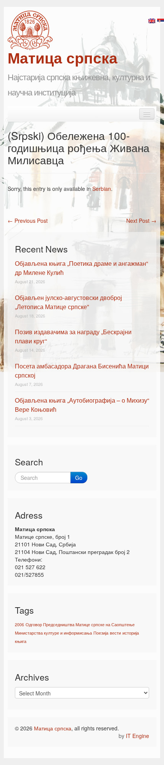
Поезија (100, 633)
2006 (19, 624)
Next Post (141, 220)
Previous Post (28, 220)
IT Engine (137, 736)
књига (20, 641)
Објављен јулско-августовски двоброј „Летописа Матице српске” (68, 302)
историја (130, 633)
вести (115, 633)
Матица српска (52, 728)
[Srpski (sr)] (160, 20)
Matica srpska (30, 30)
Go (78, 477)
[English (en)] (151, 20)
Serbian (101, 188)
